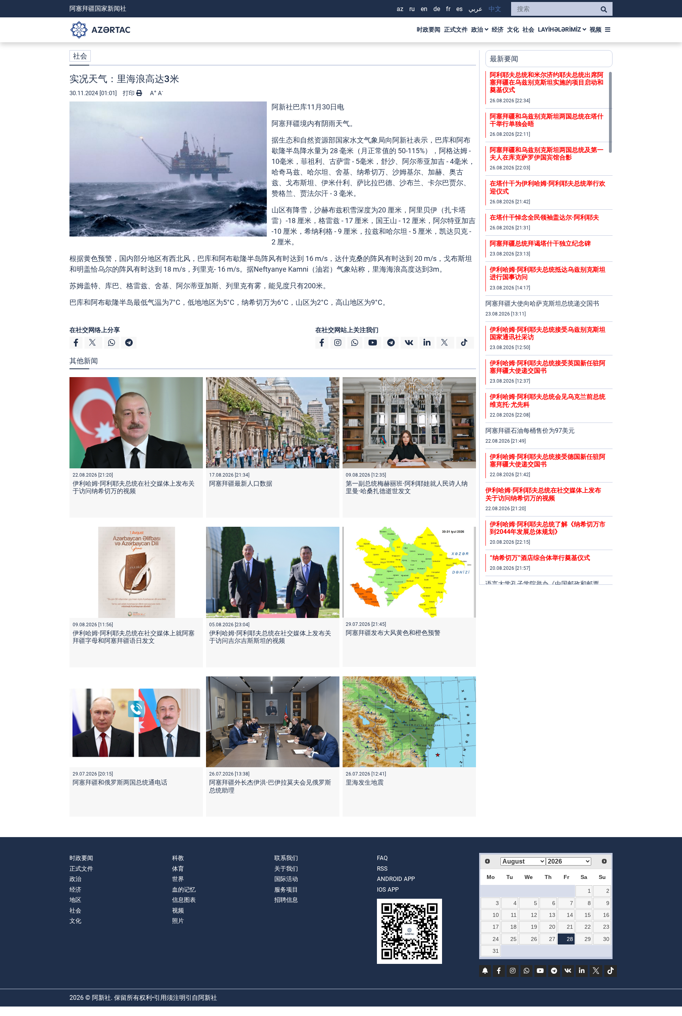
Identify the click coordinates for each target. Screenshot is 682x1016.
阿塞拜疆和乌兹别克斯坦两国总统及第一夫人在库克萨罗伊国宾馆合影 (546, 153)
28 (570, 939)
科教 (178, 858)
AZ (400, 9)
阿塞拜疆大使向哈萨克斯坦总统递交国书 (542, 303)
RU (412, 9)
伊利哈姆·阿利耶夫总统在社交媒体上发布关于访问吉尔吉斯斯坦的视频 (270, 636)
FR (448, 9)
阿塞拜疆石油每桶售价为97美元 (530, 430)
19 (534, 927)
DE (436, 9)
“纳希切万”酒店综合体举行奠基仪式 (540, 558)
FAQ (382, 858)
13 (552, 915)
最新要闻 (504, 58)
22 (588, 927)
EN (424, 9)
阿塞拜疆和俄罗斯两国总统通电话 (120, 782)
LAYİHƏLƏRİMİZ (560, 29)
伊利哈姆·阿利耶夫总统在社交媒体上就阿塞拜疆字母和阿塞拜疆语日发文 (134, 636)
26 (534, 939)
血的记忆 (184, 889)
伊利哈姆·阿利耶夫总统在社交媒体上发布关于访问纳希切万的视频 (134, 487)
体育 (178, 868)
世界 (178, 879)
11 (514, 915)
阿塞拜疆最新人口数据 (240, 483)
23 (606, 927)
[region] (549, 327)
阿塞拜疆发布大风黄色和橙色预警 (393, 633)
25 (513, 939)
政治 (478, 29)
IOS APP (388, 889)
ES (459, 9)
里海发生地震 (365, 782)
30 (606, 939)
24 (496, 939)
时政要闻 (428, 29)
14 (570, 915)
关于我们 (286, 868)
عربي (475, 9)
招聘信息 (286, 899)
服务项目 (286, 889)
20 (552, 927)
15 (588, 915)
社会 (528, 29)
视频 (595, 29)
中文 (495, 9)
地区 (75, 899)
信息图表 (184, 899)
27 (552, 939)
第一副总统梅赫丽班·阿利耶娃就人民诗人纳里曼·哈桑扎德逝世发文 (407, 487)
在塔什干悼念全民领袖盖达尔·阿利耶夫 (544, 217)
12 (534, 915)
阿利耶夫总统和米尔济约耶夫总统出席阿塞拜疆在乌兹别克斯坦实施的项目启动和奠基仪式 (546, 82)
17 (496, 927)
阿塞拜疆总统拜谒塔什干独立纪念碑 (540, 243)
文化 (513, 29)
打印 (129, 93)
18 (513, 927)
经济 (498, 29)
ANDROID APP (396, 879)
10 (496, 915)
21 (570, 927)
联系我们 (286, 858)
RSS (382, 868)
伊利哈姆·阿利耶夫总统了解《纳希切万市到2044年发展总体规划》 (547, 527)
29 (588, 939)
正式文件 (456, 29)
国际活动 (286, 879)
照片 (178, 920)
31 (496, 951)
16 (606, 915)
